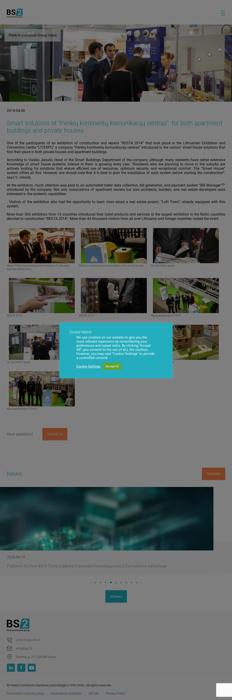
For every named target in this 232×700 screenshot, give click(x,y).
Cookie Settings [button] (88, 366)
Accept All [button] (112, 366)
